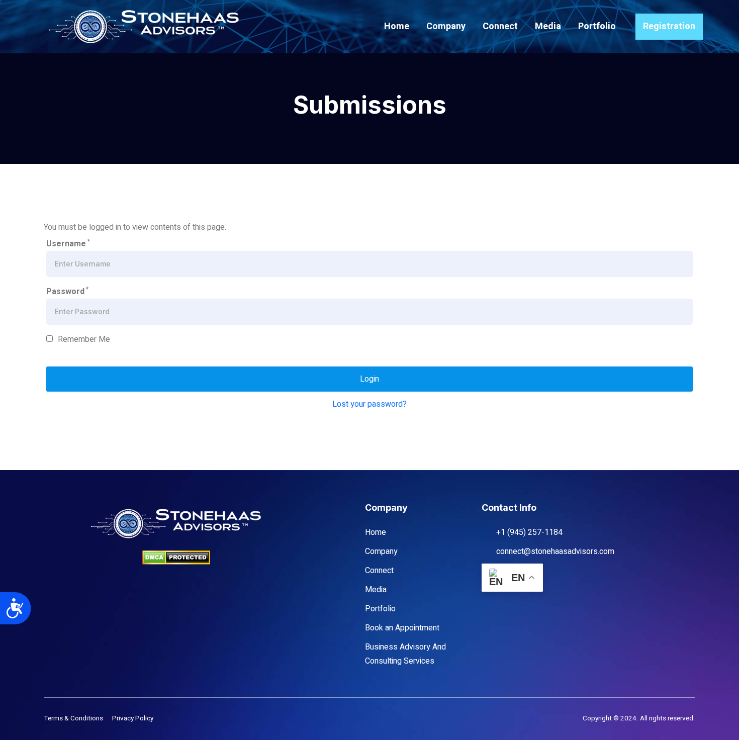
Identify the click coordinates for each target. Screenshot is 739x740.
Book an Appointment (402, 628)
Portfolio (597, 26)
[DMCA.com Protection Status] (176, 557)
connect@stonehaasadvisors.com (555, 551)
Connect (500, 26)
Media (548, 26)
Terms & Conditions (73, 718)
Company (446, 26)
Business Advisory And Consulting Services (405, 654)
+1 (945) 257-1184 (529, 532)
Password (67, 291)
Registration (669, 26)
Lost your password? (369, 404)
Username (68, 243)
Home (396, 26)
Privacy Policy (132, 718)
